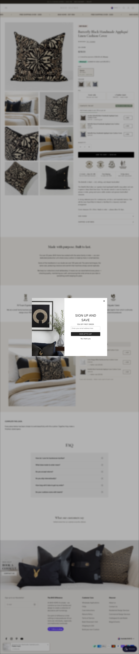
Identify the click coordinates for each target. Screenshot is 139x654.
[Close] (104, 301)
